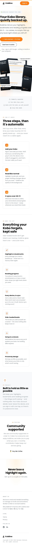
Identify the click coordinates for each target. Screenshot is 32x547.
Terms (5, 517)
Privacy (5, 520)
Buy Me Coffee (17, 451)
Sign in (24, 3)
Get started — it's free (12, 39)
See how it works (8, 45)
